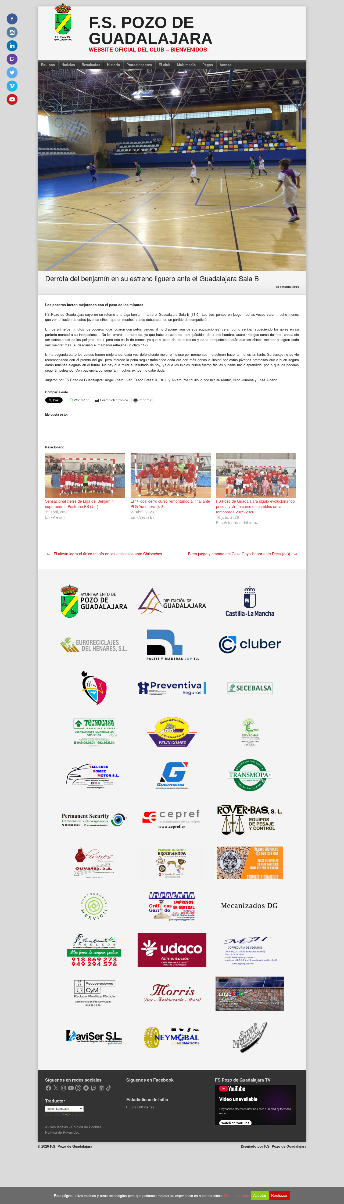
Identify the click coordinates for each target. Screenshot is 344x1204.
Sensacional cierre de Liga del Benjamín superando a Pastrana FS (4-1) (79, 503)
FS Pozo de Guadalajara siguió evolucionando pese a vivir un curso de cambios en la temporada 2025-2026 (255, 506)
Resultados (91, 64)
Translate (77, 1114)
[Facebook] (12, 18)
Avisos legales (56, 1126)
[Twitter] (12, 72)
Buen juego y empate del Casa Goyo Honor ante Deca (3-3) (243, 553)
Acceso (226, 64)
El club (164, 64)
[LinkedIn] (12, 45)
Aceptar (259, 1195)
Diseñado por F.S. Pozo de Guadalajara (273, 1146)
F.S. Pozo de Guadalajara (151, 30)
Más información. (237, 1195)
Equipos (48, 64)
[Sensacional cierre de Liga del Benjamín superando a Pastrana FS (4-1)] (85, 475)
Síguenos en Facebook (150, 1080)
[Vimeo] (12, 86)
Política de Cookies (86, 1126)
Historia (113, 64)
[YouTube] (12, 99)
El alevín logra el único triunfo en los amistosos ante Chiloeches (104, 553)
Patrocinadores (139, 64)
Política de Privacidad (62, 1132)
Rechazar (279, 1195)
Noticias (68, 64)
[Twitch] (12, 59)
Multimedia (186, 64)
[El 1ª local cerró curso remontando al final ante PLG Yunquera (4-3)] (171, 475)
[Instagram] (12, 32)
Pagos (207, 64)
